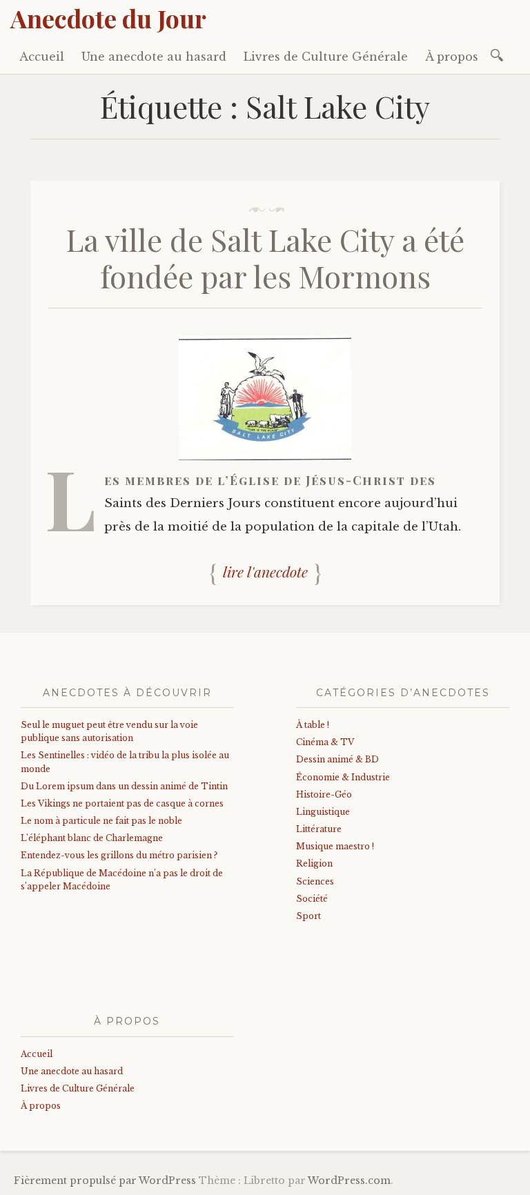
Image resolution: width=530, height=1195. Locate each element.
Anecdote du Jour (108, 17)
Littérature (319, 829)
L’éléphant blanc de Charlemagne (92, 838)
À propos (451, 56)
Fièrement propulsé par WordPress (105, 1180)
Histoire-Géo (324, 794)
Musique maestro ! (335, 846)
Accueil (41, 56)
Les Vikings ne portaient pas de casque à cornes (122, 803)
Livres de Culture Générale (326, 56)
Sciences (315, 881)
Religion (314, 863)
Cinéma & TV (325, 742)
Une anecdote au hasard (153, 56)
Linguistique (323, 812)
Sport (308, 916)
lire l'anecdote (265, 571)
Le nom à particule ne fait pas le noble (101, 821)
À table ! (312, 725)
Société (312, 898)
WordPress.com (349, 1180)
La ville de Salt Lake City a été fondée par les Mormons (265, 257)
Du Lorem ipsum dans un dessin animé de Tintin (124, 786)
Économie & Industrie (343, 777)
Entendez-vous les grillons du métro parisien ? (119, 855)
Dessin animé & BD (337, 759)
